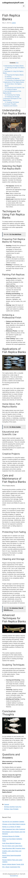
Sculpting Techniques (12, 102)
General (6, 804)
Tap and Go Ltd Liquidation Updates (13, 821)
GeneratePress (14, 875)
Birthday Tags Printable (11, 809)
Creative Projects (11, 89)
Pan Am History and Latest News (12, 846)
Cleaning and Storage (12, 96)
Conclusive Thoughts (9, 104)
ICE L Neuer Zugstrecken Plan (11, 867)
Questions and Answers (10, 105)
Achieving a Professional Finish (15, 80)
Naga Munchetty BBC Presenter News (13, 848)
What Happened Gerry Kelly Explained (13, 829)
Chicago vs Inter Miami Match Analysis (13, 824)
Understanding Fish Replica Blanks (13, 66)
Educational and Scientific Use (14, 87)
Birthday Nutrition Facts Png (12, 807)
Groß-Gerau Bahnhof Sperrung (11, 843)
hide (17, 62)
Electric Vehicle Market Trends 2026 (13, 864)
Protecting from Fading (12, 95)
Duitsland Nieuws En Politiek (10, 836)
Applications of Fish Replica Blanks (13, 82)
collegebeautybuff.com (13, 2)
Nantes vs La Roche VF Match (11, 826)
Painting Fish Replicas (12, 78)
